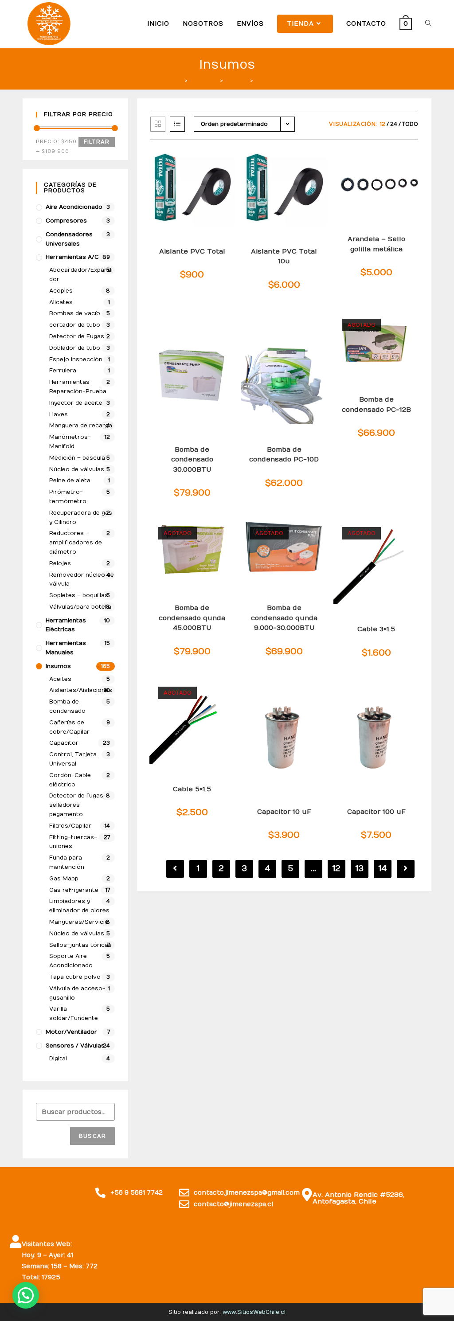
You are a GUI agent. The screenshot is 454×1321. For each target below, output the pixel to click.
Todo (410, 124)
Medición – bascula (77, 457)
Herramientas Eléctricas (66, 625)
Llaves (58, 414)
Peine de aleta (69, 480)
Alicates (61, 302)
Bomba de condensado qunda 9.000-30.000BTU (284, 618)
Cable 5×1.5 (192, 789)
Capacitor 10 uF (284, 812)
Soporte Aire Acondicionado (71, 961)
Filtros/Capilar (70, 825)
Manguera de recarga (80, 425)
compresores (66, 220)
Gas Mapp (63, 878)
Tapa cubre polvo (75, 977)
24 (393, 124)
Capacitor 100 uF (376, 812)
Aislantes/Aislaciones (80, 690)
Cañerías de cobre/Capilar (69, 727)
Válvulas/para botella (80, 606)
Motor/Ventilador (71, 1032)
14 (383, 868)
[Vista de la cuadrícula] (157, 124)
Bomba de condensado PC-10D (284, 455)
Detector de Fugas (76, 336)
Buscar (92, 1136)
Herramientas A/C (72, 257)
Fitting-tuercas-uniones (73, 842)
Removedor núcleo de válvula (81, 579)
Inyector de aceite (75, 402)
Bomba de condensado (67, 706)
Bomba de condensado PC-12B (376, 404)
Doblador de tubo (74, 348)
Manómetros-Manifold (70, 442)
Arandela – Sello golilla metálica (376, 244)
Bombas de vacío (74, 313)
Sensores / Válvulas (75, 1045)
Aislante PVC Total (192, 251)
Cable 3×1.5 (376, 629)
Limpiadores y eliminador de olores (79, 906)
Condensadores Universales (69, 239)
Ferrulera (62, 370)
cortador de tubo (74, 324)
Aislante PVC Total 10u (284, 256)
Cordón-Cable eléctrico (70, 780)
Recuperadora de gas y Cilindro (80, 517)
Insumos (58, 666)
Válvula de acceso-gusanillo (77, 993)
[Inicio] (179, 80)
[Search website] (428, 23)
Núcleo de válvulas (76, 469)
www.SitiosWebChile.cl (254, 1312)
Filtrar (97, 142)
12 (382, 124)
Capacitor (63, 742)
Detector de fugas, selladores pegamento (77, 805)
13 (360, 868)
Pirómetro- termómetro (67, 497)
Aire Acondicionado (74, 207)
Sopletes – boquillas (78, 595)
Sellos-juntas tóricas (80, 945)
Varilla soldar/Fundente (73, 1013)
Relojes (60, 563)
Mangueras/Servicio (79, 922)
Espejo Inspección (75, 359)
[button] (25, 1295)
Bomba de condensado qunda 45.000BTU (192, 618)
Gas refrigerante (73, 890)
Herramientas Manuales (66, 648)
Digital (58, 1058)
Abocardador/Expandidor (81, 274)
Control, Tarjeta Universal (73, 759)
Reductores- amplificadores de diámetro (75, 542)
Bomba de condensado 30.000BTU (192, 459)
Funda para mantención (66, 862)
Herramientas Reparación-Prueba (77, 387)
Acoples (61, 290)
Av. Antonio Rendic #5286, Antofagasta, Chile (358, 1198)
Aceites (60, 679)
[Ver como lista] (177, 124)
